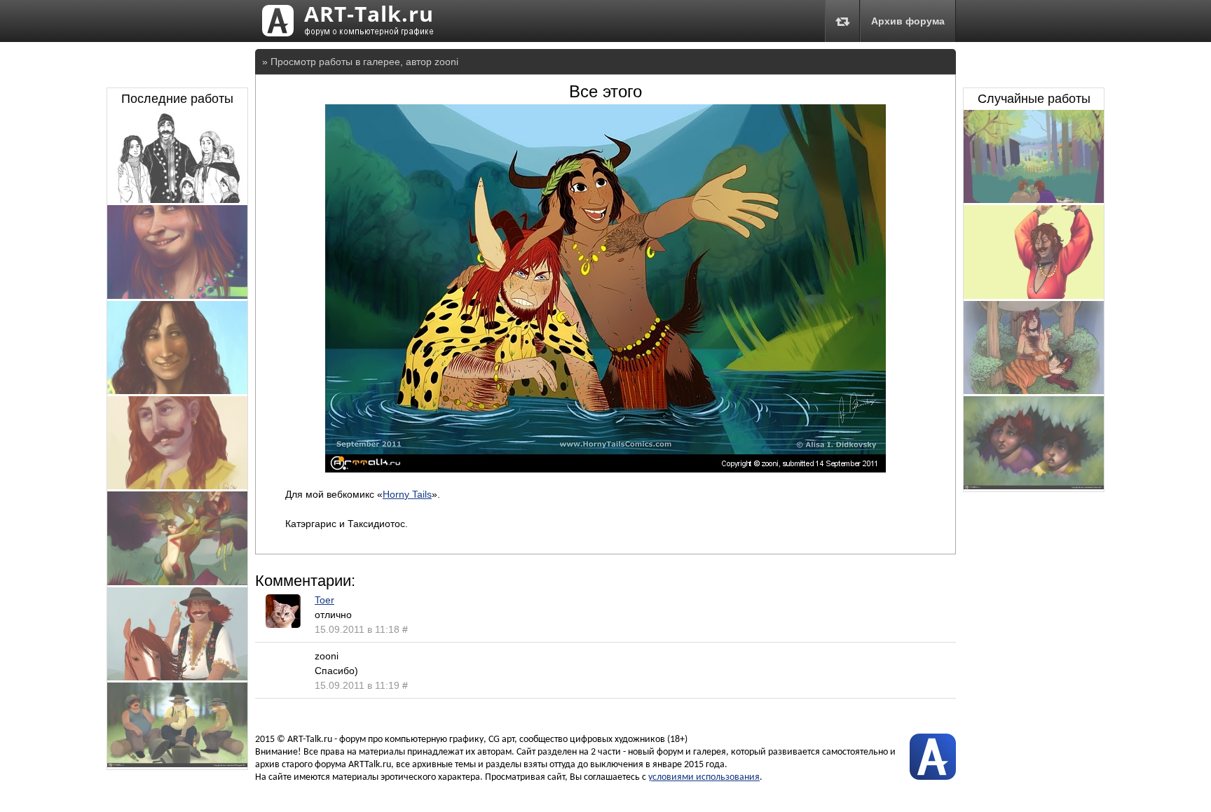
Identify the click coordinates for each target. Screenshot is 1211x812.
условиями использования (704, 777)
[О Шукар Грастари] (177, 676)
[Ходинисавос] (177, 763)
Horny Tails (407, 494)
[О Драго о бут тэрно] (177, 485)
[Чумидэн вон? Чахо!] (1034, 485)
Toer (324, 600)
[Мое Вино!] (177, 581)
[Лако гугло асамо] (177, 390)
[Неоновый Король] (177, 295)
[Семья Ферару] (177, 199)
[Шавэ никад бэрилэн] (1034, 199)
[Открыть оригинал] (605, 469)
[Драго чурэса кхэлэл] (1034, 295)
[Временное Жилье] (1034, 390)
